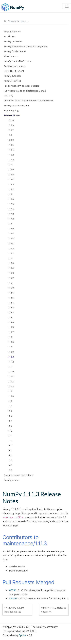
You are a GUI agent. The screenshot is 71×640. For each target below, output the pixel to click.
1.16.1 (10, 258)
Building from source (15, 66)
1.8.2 (9, 415)
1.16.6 (10, 233)
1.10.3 (10, 381)
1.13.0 (10, 342)
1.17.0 (10, 228)
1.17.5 (10, 203)
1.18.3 (10, 184)
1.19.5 (10, 144)
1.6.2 (9, 445)
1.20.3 (10, 125)
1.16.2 (10, 253)
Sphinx (22, 635)
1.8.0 (9, 425)
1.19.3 (10, 154)
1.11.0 (10, 371)
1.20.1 (10, 135)
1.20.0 (10, 139)
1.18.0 (10, 199)
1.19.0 (10, 169)
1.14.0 (10, 322)
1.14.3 (10, 307)
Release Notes (12, 115)
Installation (9, 36)
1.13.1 (10, 337)
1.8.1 (9, 420)
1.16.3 (10, 248)
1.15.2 (10, 277)
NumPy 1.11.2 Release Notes (53, 609)
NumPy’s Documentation (17, 105)
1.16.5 (10, 238)
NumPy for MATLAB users (17, 61)
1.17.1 (10, 223)
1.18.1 (10, 194)
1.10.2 (10, 386)
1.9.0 (9, 410)
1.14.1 (10, 317)
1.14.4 (10, 302)
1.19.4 (10, 149)
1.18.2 (10, 189)
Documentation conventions (18, 474)
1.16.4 (10, 243)
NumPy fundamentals (15, 51)
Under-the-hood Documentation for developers (28, 100)
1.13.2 (10, 332)
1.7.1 (9, 435)
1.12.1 (10, 346)
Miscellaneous (11, 56)
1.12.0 (10, 351)
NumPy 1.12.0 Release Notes (14, 609)
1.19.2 (10, 159)
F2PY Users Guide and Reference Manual (25, 90)
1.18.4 (10, 179)
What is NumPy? (12, 31)
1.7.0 (9, 440)
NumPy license (11, 479)
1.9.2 (9, 401)
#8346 (13, 598)
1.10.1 (10, 391)
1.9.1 (9, 406)
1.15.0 (10, 287)
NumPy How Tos (12, 80)
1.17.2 (10, 218)
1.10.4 (10, 376)
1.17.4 (10, 208)
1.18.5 (10, 174)
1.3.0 (9, 470)
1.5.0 (9, 460)
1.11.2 (10, 361)
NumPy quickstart (13, 41)
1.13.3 (10, 327)
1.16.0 (10, 263)
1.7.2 (9, 430)
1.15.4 (10, 268)
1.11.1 (10, 366)
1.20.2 (10, 130)
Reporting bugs (12, 110)
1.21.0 (10, 120)
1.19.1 (10, 164)
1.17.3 (10, 213)
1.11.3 (10, 356)
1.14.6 (10, 292)
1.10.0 (10, 396)
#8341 (13, 590)
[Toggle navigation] (66, 6)
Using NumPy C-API (14, 71)
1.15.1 (10, 282)
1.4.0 (9, 465)
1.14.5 (10, 297)
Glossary (8, 95)
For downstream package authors (21, 85)
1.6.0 (9, 455)
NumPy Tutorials (12, 75)
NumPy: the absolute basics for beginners (25, 46)
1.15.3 (10, 272)
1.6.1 (9, 450)
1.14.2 (10, 312)
